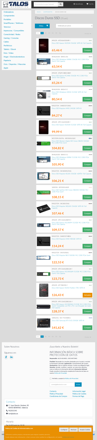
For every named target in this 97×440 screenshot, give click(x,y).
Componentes (9, 16)
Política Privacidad (56, 394)
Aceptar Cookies (85, 429)
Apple (6, 68)
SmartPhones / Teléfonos (13, 23)
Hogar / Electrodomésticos (14, 57)
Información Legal (79, 391)
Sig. (60, 33)
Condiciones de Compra (58, 396)
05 (56, 33)
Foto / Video (8, 53)
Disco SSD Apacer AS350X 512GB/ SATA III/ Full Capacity (72, 125)
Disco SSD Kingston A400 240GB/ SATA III (66, 108)
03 (49, 33)
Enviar (78, 384)
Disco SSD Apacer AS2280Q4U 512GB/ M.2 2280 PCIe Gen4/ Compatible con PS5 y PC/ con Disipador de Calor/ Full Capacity (71, 306)
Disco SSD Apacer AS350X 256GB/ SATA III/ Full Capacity (72, 43)
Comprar (87, 50)
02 (45, 33)
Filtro (41, 26)
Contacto (53, 391)
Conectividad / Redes (12, 34)
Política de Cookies (68, 437)
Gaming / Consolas (11, 38)
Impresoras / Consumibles (14, 31)
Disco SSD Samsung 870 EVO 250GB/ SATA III (68, 320)
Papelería (7, 60)
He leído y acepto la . (65, 378)
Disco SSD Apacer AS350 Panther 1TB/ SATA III (68, 288)
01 (42, 33)
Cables (6, 42)
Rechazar (73, 429)
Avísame (87, 295)
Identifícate (79, 4)
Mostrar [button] (87, 33)
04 (53, 33)
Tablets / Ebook (10, 49)
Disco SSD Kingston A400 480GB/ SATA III (66, 239)
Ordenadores (9, 12)
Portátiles (7, 19)
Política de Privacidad (60, 373)
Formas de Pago (78, 396)
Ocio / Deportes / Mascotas (15, 64)
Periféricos (8, 46)
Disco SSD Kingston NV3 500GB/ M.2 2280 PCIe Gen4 (71, 255)
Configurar (64, 429)
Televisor (7, 27)
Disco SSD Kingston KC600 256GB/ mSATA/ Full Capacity (71, 174)
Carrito (90, 4)
